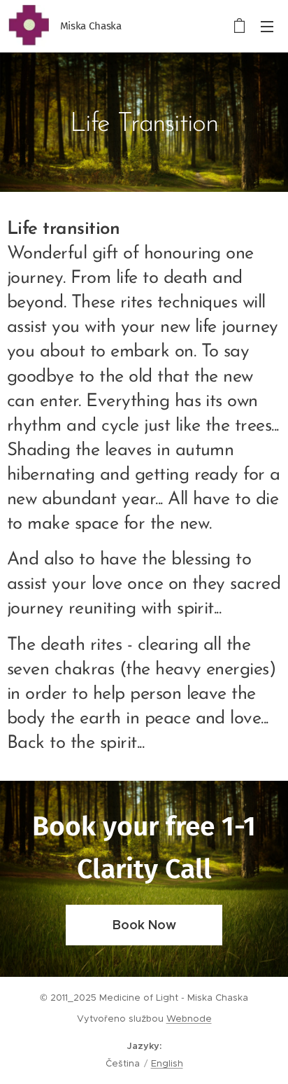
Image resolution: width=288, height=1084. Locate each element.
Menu (267, 26)
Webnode (189, 1018)
